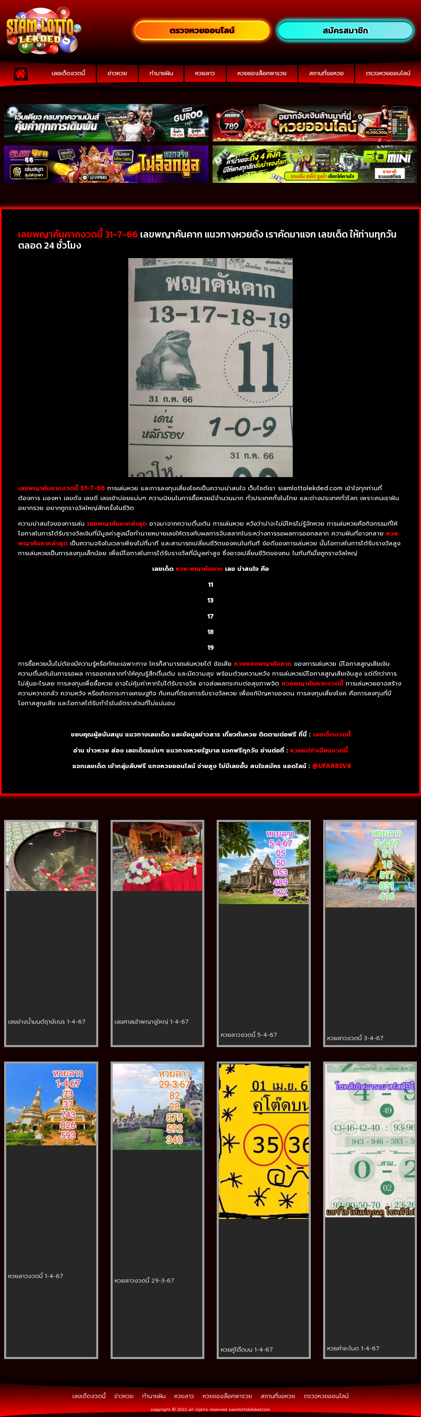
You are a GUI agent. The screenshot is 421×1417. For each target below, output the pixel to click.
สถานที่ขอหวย (326, 73)
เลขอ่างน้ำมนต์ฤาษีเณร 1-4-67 (47, 1022)
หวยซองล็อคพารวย (262, 73)
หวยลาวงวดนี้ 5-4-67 (249, 1035)
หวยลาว (205, 73)
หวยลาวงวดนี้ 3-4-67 (355, 1038)
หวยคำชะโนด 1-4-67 (353, 1348)
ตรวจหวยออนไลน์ (388, 73)
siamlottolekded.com (249, 1409)
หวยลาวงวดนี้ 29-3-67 (144, 1280)
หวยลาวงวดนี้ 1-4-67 (35, 1276)
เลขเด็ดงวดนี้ (68, 73)
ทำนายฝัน (161, 73)
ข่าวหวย (117, 73)
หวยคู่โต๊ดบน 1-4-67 (247, 1349)
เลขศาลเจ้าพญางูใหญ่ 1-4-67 (152, 1022)
